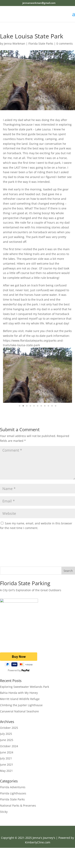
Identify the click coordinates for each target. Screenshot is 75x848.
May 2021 (6, 771)
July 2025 (6, 734)
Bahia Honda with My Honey (19, 693)
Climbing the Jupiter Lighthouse (21, 705)
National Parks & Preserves (18, 805)
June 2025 (6, 740)
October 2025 (9, 728)
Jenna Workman (14, 43)
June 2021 (6, 764)
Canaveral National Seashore (19, 711)
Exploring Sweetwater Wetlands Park (24, 687)
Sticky (4, 812)
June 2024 (6, 752)
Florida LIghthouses (13, 793)
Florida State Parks (40, 43)
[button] (68, 351)
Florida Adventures (12, 787)
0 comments (64, 43)
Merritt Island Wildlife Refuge (20, 699)
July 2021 (6, 758)
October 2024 (9, 746)
